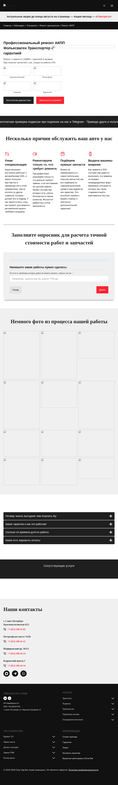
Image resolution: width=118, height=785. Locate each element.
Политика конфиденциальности (83, 770)
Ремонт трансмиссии (49, 25)
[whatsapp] (6, 673)
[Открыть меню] (112, 5)
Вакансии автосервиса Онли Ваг (78, 758)
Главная (7, 25)
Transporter (32, 25)
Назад (16, 290)
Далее (102, 290)
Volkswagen (19, 25)
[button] (21, 355)
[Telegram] (9, 698)
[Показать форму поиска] (104, 6)
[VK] (5, 698)
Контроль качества (71, 753)
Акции (65, 747)
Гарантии (67, 742)
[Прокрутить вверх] (111, 777)
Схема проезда (70, 737)
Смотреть (103, 16)
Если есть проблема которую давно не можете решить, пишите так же (40, 273)
